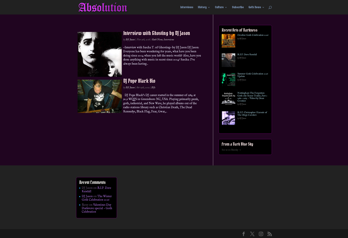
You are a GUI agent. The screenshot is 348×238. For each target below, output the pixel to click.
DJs (153, 87)
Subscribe (238, 7)
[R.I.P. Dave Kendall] (228, 60)
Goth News (254, 7)
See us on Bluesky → (231, 150)
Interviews (186, 7)
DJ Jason (130, 39)
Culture (219, 7)
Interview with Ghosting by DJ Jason (156, 33)
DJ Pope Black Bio (139, 80)
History (202, 7)
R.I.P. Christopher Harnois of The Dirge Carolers (252, 114)
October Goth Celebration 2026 (252, 35)
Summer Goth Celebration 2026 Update (252, 75)
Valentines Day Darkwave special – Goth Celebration (97, 208)
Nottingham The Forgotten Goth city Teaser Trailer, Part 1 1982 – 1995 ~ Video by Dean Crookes (252, 97)
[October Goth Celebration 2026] (228, 41)
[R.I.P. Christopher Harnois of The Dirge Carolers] (228, 118)
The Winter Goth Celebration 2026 (97, 198)
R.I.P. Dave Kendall (247, 54)
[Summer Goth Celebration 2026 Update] (228, 80)
